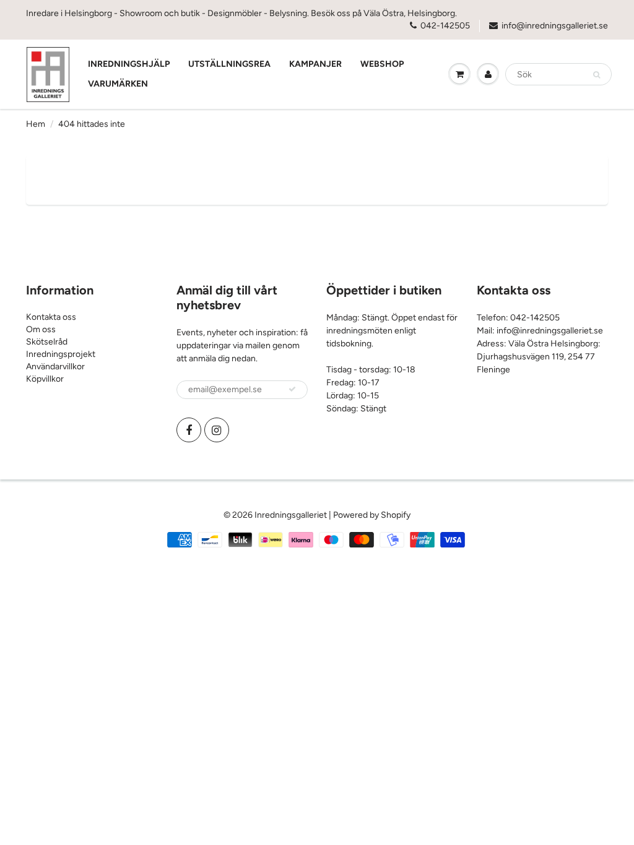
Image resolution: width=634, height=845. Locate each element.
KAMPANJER (315, 64)
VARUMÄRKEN (118, 84)
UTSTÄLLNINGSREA (229, 64)
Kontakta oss (51, 317)
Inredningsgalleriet (291, 515)
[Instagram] (216, 430)
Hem (35, 124)
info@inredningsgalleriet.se (555, 25)
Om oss (41, 329)
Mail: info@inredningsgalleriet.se (540, 330)
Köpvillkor (45, 379)
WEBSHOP (382, 64)
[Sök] (597, 75)
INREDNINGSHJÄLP (129, 64)
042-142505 (445, 25)
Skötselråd (46, 342)
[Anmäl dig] (292, 389)
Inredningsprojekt (60, 354)
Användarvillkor (55, 366)
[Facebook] (188, 430)
